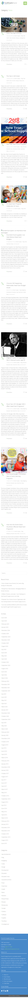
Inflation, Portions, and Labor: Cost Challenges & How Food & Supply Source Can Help (13, 595)
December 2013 (6, 827)
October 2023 (5, 643)
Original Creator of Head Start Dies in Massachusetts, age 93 (15, 359)
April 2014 (4, 814)
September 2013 (6, 837)
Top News (4, 921)
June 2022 (4, 671)
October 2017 (5, 773)
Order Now (6, 983)
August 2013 (5, 840)
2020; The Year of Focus (13, 33)
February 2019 (5, 760)
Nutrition (14, 38)
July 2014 (4, 805)
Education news (9, 149)
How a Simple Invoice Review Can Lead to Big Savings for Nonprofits (12, 584)
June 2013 (4, 843)
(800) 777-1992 (8, 946)
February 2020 (5, 732)
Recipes (17, 38)
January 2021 (5, 710)
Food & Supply (17, 35)
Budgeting (24, 290)
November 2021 (6, 687)
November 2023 (6, 640)
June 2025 (4, 617)
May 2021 (4, 700)
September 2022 (6, 665)
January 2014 (5, 824)
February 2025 (5, 624)
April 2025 (4, 621)
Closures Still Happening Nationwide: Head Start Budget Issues (16, 285)
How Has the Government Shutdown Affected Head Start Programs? (15, 527)
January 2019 (5, 764)
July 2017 (4, 780)
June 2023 (4, 652)
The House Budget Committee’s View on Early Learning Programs (16, 476)
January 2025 (5, 627)
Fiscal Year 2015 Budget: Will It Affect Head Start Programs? (15, 405)
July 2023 (4, 649)
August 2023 (5, 646)
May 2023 (4, 656)
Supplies (4, 918)
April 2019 (4, 754)
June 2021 (4, 697)
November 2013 (6, 830)
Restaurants (21, 80)
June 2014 (4, 808)
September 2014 (6, 799)
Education (24, 146)
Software (4, 914)
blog (22, 35)
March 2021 (5, 706)
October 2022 (5, 662)
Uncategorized (22, 38)
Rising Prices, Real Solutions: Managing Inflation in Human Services (13, 590)
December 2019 (6, 738)
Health (7, 38)
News (10, 38)
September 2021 (6, 690)
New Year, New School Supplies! (16, 144)
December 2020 (6, 713)
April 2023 (4, 659)
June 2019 (4, 751)
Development (9, 292)
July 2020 (4, 722)
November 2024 (6, 630)
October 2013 (5, 834)
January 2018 (5, 770)
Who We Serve (7, 979)
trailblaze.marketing (15, 995)
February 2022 (5, 681)
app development (6, 854)
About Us (6, 974)
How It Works (7, 977)
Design (3, 867)
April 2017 (4, 786)
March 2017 (5, 789)
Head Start (23, 149)
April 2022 (4, 675)
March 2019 (5, 757)
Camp (3, 863)
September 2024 (6, 636)
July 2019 (4, 748)
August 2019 (5, 745)
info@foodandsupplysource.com (11, 949)
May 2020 (4, 725)
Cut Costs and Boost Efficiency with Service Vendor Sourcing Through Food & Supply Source (14, 606)
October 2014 (5, 795)
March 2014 (5, 818)
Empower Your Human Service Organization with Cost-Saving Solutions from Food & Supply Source (13, 600)
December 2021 (6, 684)
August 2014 (5, 802)
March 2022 (5, 678)
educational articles (16, 149)
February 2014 (5, 821)
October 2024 (5, 633)
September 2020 (6, 719)
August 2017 (5, 776)
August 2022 (5, 668)
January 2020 (5, 735)
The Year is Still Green (13, 76)
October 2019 (5, 741)
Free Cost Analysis (8, 981)
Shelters (4, 911)
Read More (9, 64)
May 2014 (4, 811)
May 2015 (4, 792)
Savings (4, 908)
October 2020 (5, 716)
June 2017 (4, 783)
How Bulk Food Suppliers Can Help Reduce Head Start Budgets (15, 237)
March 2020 (5, 729)
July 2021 (4, 694)
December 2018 (6, 767)
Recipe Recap (5, 898)
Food (24, 35)
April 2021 (4, 703)
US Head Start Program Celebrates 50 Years (13, 205)
